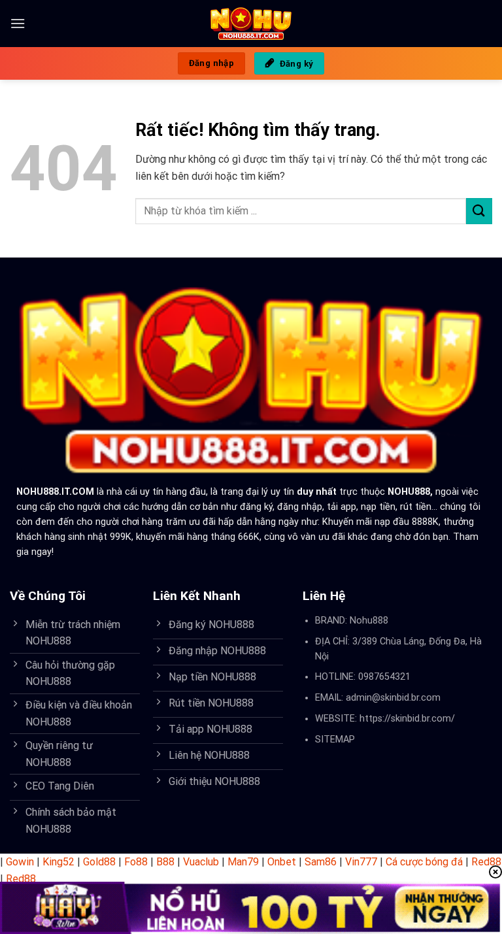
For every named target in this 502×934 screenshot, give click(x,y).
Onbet (281, 862)
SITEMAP (335, 739)
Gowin (20, 862)
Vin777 (361, 862)
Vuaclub (201, 862)
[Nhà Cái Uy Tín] (251, 23)
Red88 (486, 862)
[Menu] (17, 23)
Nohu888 (369, 620)
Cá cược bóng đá (424, 862)
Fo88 (136, 862)
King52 (58, 862)
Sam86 (321, 862)
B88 (165, 862)
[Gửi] (479, 211)
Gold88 (99, 862)
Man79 (243, 862)
